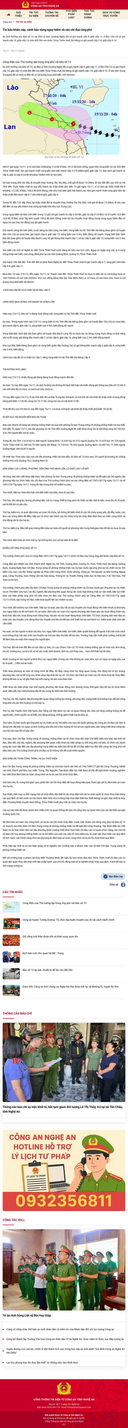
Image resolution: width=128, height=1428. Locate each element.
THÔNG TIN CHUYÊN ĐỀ (51, 14)
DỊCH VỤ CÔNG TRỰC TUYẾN (111, 14)
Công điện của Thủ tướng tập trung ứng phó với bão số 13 (37, 62)
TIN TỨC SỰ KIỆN (33, 14)
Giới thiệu (18, 14)
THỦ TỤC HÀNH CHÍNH (89, 14)
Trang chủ (7, 22)
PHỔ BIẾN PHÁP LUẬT (71, 14)
